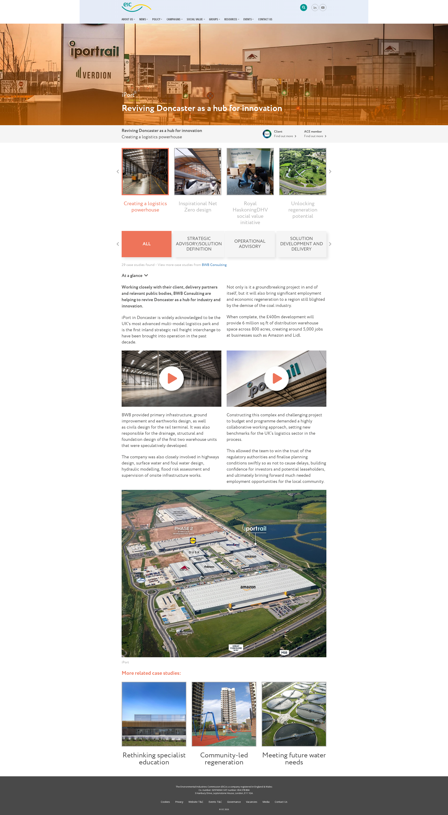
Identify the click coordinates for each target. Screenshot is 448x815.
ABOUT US (127, 19)
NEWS (142, 19)
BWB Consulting (214, 264)
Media (266, 801)
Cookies (165, 801)
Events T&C (215, 801)
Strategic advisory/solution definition (199, 244)
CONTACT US (265, 19)
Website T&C (195, 801)
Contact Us (281, 801)
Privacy (179, 801)
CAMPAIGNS (173, 19)
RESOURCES (230, 19)
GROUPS (213, 19)
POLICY (156, 19)
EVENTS (247, 19)
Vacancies (251, 801)
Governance (234, 801)
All (147, 244)
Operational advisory (249, 244)
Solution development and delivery (301, 244)
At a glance (132, 276)
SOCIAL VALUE (195, 19)
